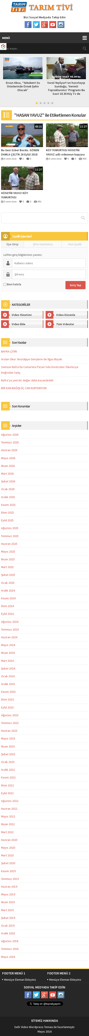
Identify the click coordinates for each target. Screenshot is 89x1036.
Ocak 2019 (7, 925)
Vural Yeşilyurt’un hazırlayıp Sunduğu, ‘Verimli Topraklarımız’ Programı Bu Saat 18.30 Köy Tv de (66, 88)
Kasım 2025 (8, 505)
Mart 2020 (7, 855)
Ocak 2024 (7, 676)
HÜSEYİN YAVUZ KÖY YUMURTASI (14, 195)
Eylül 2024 (7, 614)
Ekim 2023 (7, 699)
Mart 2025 (7, 567)
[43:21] (22, 135)
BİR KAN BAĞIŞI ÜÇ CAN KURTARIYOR (24, 388)
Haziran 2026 (9, 450)
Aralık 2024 (8, 590)
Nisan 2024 (8, 653)
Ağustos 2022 (9, 801)
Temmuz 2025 (10, 536)
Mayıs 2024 (8, 645)
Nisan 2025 (8, 559)
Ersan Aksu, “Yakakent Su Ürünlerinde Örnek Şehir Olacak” (23, 86)
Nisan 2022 (8, 824)
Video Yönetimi (22, 315)
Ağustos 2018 (9, 941)
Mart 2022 (7, 832)
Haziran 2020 (9, 840)
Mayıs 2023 (8, 738)
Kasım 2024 (8, 598)
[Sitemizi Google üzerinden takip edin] (44, 24)
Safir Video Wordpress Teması (33, 1027)
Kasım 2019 (8, 871)
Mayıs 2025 (8, 551)
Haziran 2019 (9, 886)
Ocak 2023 (7, 762)
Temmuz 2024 (10, 629)
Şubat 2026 (8, 481)
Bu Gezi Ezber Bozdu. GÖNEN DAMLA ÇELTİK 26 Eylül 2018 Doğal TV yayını (20, 152)
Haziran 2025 (9, 544)
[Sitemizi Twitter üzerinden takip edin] (36, 24)
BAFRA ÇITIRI (9, 351)
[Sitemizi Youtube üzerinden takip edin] (52, 24)
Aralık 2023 (8, 684)
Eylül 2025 (7, 520)
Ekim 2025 (7, 512)
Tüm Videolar (65, 324)
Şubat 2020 (8, 863)
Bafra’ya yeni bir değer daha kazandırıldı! (27, 380)
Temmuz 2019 (10, 879)
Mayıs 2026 (8, 458)
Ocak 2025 (7, 583)
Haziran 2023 (9, 731)
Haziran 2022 (9, 809)
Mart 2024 (7, 661)
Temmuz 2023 (10, 723)
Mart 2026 (7, 473)
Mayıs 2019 (8, 894)
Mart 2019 (7, 910)
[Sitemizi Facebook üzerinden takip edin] (28, 24)
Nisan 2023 (8, 746)
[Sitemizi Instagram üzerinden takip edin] (60, 24)
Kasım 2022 (8, 777)
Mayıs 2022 (8, 816)
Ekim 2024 (7, 606)
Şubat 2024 (8, 668)
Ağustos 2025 (9, 528)
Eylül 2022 (7, 793)
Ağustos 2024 (9, 622)
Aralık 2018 (8, 933)
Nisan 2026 (8, 466)
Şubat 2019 (8, 918)
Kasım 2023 (8, 692)
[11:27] (67, 135)
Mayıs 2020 (8, 848)
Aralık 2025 (8, 497)
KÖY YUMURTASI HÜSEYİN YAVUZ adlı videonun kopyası (65, 152)
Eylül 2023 (7, 707)
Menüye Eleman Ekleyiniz (20, 980)
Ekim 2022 (7, 785)
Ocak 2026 (7, 489)
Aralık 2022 (8, 770)
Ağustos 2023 (9, 715)
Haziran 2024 (9, 637)
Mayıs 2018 (8, 957)
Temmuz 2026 (10, 442)
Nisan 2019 (8, 902)
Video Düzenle (65, 315)
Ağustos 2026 (9, 434)
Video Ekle (18, 324)
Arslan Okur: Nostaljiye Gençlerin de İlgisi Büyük (31, 359)
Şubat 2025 (8, 575)
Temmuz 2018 (10, 949)
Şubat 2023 (8, 754)
